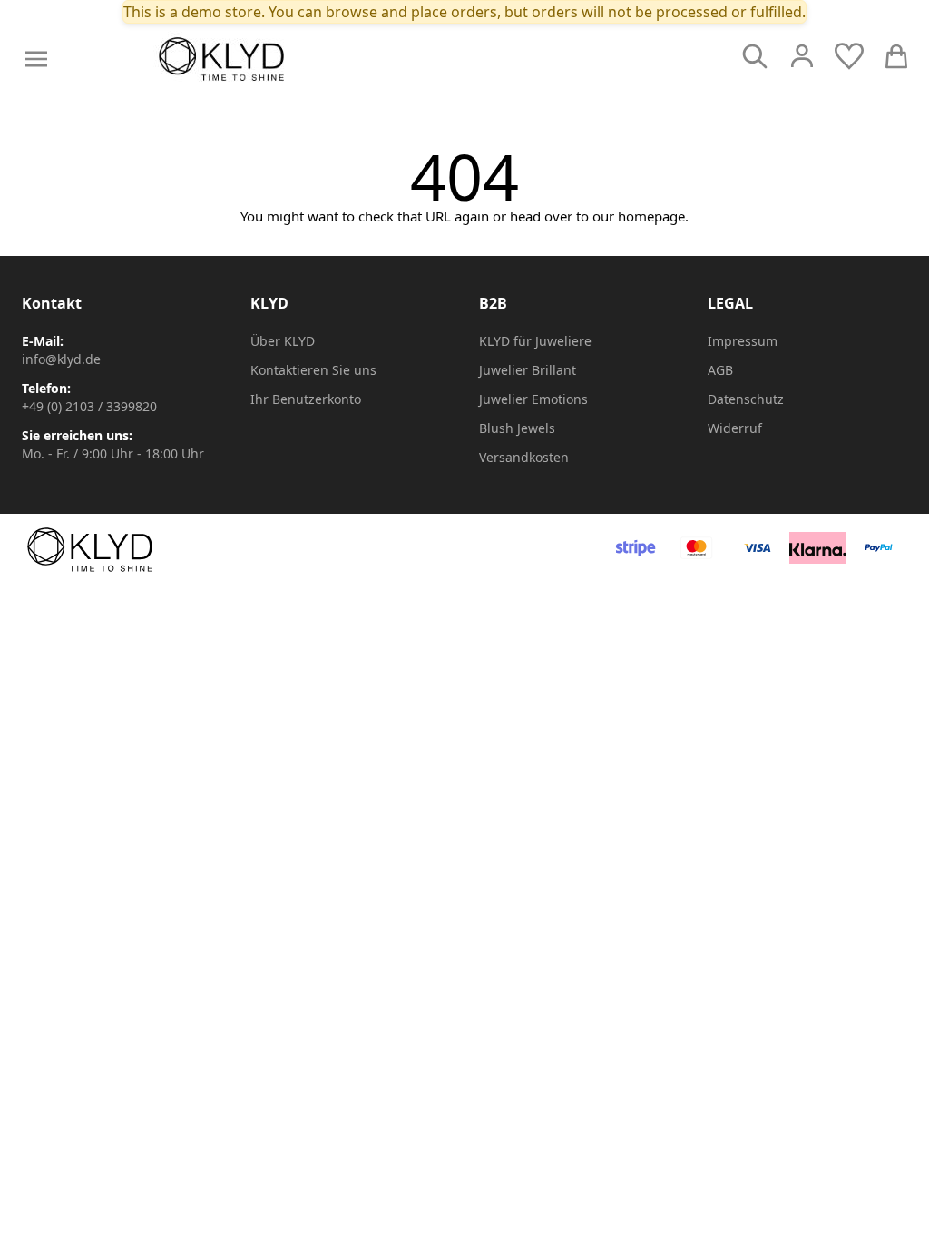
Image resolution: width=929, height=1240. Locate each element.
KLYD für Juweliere (535, 340)
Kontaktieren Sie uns (313, 370)
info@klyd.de (61, 359)
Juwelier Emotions (533, 399)
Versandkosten (524, 457)
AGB (720, 370)
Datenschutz (746, 399)
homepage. (653, 216)
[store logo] (262, 59)
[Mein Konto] (802, 56)
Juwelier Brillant (527, 370)
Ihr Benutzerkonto (305, 399)
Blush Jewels (517, 428)
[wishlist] (849, 56)
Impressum (742, 340)
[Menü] (36, 59)
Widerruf (735, 428)
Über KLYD (282, 340)
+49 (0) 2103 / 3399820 (89, 406)
